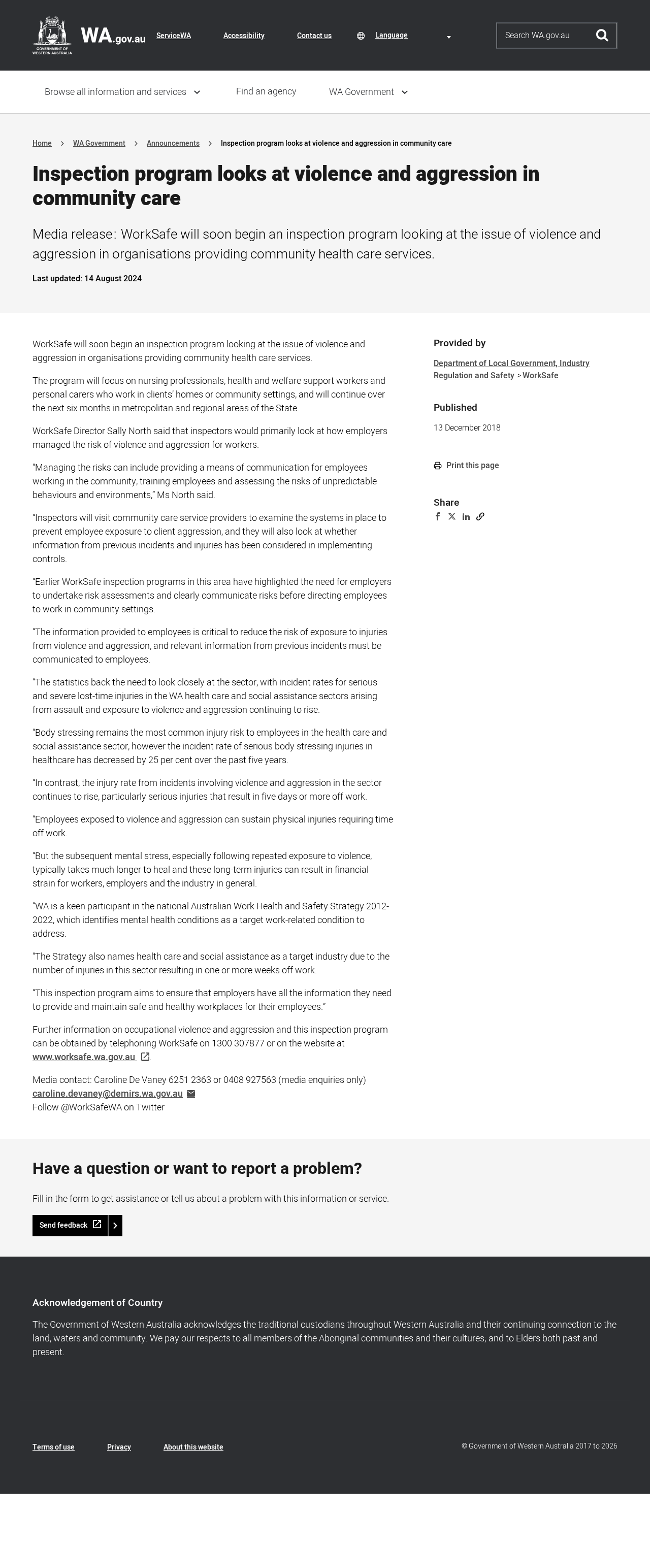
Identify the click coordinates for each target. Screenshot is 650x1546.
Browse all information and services (115, 92)
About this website (193, 1447)
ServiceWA (173, 35)
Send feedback (63, 1225)
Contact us (314, 35)
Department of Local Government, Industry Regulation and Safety (512, 369)
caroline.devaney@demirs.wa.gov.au (107, 1094)
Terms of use (53, 1447)
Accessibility (244, 35)
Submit (602, 35)
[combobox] (414, 35)
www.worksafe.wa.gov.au (83, 1057)
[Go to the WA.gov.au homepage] (88, 35)
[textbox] (414, 35)
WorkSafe (541, 376)
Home (42, 143)
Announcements (173, 143)
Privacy (119, 1447)
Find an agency (266, 91)
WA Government (361, 92)
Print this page (471, 465)
